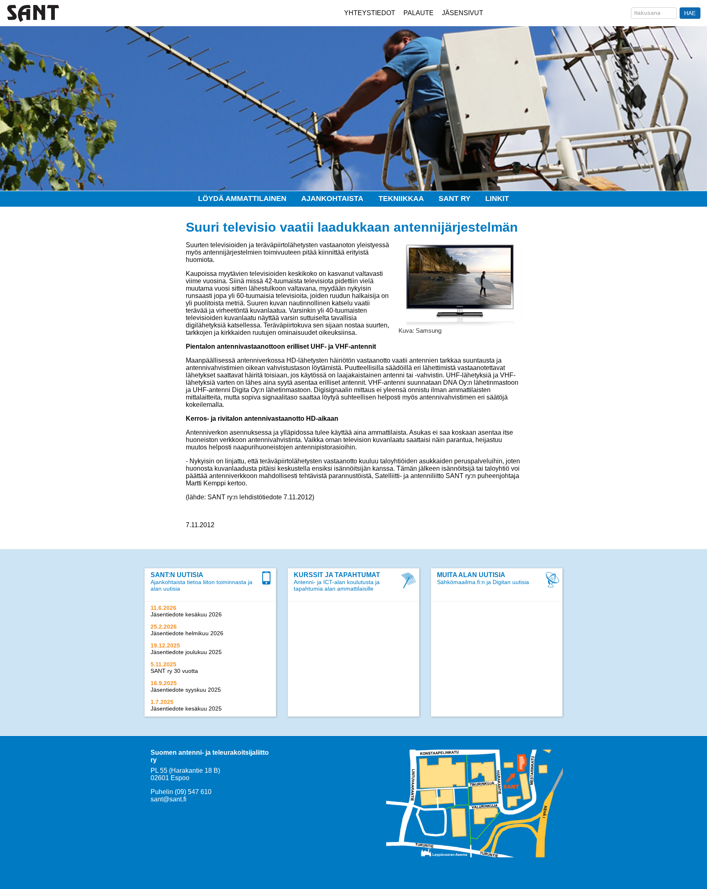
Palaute (418, 12)
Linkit (497, 198)
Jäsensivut (462, 12)
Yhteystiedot (369, 12)
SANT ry (455, 198)
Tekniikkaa (401, 198)
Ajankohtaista (332, 198)
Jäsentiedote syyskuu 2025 (186, 689)
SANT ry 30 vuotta (174, 671)
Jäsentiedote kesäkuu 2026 (186, 614)
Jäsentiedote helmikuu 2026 (187, 633)
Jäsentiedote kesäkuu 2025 (186, 708)
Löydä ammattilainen (242, 198)
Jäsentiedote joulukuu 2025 (186, 652)
